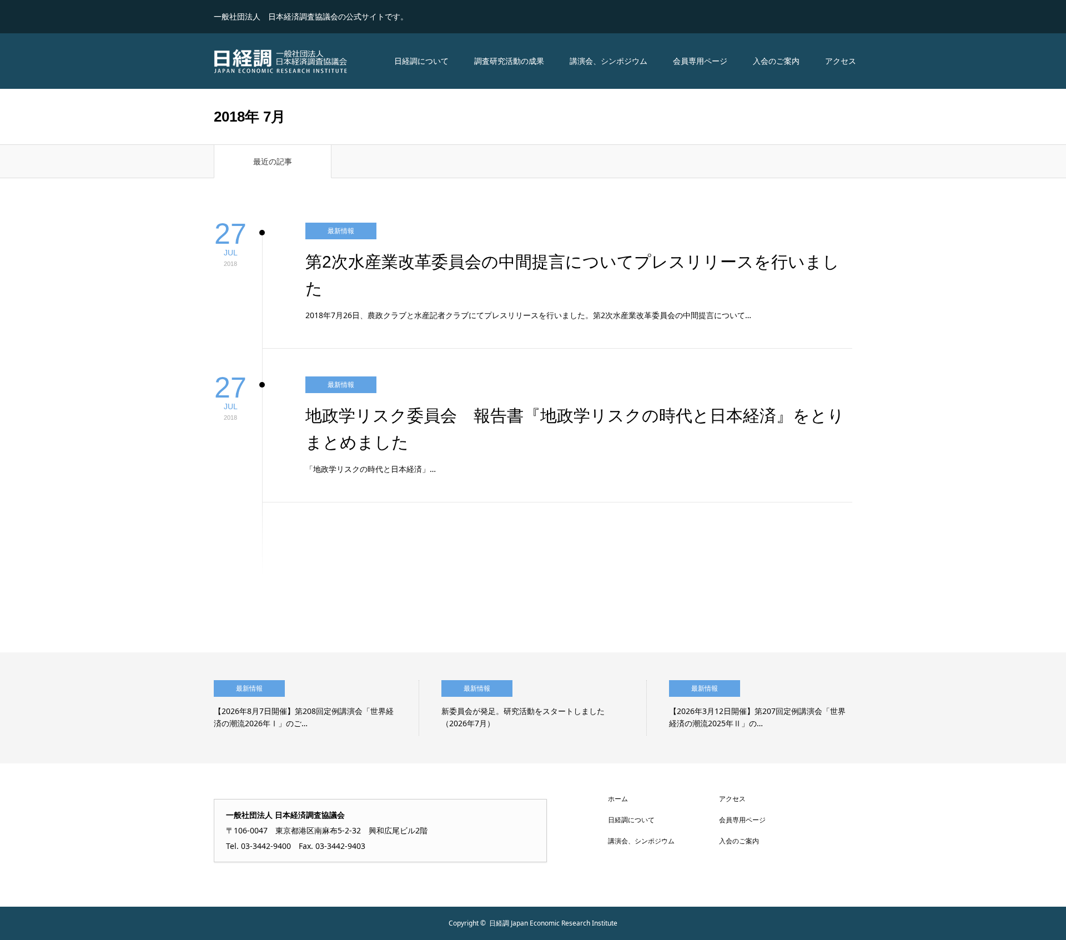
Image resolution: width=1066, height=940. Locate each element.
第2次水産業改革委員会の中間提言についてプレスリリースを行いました (572, 275)
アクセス (840, 61)
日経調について (421, 61)
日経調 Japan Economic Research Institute (553, 923)
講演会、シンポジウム (608, 61)
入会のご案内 (776, 61)
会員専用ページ (700, 61)
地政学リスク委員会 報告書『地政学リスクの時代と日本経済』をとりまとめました (574, 428)
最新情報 (341, 230)
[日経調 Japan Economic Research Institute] (280, 61)
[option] (316, 708)
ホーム (618, 798)
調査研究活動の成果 (509, 61)
